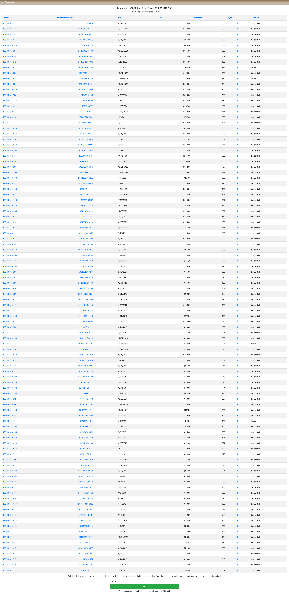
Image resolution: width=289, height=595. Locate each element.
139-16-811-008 (9, 95)
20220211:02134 (86, 194)
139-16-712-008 (10, 321)
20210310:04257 (85, 261)
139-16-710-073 (10, 67)
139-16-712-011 (9, 465)
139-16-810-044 (10, 437)
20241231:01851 (85, 73)
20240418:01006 (85, 95)
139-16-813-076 (10, 45)
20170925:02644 (85, 415)
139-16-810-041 (9, 371)
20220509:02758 (85, 183)
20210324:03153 (85, 255)
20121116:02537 (85, 570)
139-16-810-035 (10, 255)
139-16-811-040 (9, 404)
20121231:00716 (85, 565)
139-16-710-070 (10, 78)
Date (120, 18)
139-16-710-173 (9, 344)
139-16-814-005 (10, 426)
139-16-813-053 (10, 476)
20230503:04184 (85, 139)
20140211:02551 (85, 531)
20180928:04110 (86, 355)
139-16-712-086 (10, 443)
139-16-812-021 (9, 515)
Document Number (64, 18)
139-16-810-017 (9, 111)
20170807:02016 (86, 421)
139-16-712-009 (10, 504)
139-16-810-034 (10, 211)
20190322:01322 (85, 327)
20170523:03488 (85, 437)
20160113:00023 (86, 482)
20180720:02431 (85, 360)
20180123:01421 (85, 382)
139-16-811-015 (9, 559)
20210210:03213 (86, 272)
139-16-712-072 (10, 194)
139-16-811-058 (9, 272)
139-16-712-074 (9, 239)
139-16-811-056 (9, 327)
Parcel (6, 18)
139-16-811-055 (9, 415)
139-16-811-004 (9, 51)
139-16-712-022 (10, 134)
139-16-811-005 (9, 73)
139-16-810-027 (10, 487)
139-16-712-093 (10, 449)
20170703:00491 (85, 432)
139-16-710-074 (9, 421)
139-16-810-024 (10, 205)
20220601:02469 (85, 178)
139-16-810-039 (10, 266)
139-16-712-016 (9, 498)
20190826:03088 (85, 299)
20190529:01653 (85, 310)
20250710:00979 (85, 62)
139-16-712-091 (9, 40)
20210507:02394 (85, 239)
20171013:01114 (85, 410)
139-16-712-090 (10, 355)
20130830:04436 (85, 548)
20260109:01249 (85, 45)
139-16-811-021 (9, 294)
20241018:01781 (85, 84)
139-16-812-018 (9, 139)
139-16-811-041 (9, 542)
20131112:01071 (85, 542)
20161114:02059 (85, 465)
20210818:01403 (86, 222)
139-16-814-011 (9, 261)
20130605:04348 (85, 553)
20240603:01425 (85, 89)
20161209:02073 (85, 460)
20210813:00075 (85, 228)
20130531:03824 (85, 493)
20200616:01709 (85, 288)
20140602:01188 (86, 526)
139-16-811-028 (9, 349)
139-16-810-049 (10, 89)
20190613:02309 (85, 305)
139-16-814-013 (9, 29)
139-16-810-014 (9, 117)
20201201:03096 (85, 283)
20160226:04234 (85, 476)
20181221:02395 (86, 338)
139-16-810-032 (10, 161)
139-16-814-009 (10, 172)
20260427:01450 (85, 29)
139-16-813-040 (10, 250)
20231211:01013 (85, 111)
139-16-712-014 (9, 553)
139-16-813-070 (10, 382)
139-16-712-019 (9, 288)
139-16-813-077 (10, 310)
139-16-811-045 (9, 277)
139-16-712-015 (9, 360)
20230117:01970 (85, 156)
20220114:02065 (85, 205)
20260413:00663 (85, 34)
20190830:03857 (85, 294)
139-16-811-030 (9, 84)
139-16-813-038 (10, 189)
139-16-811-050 (9, 460)
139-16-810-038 (10, 316)
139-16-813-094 (10, 388)
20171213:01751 (85, 393)
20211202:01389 (86, 211)
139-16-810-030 (10, 377)
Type (230, 18)
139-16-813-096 (10, 565)
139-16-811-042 (9, 62)
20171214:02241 (85, 388)
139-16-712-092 (10, 299)
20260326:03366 (85, 40)
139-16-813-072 (10, 526)
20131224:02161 (85, 537)
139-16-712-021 (9, 216)
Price (161, 18)
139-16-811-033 (9, 167)
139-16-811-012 (9, 183)
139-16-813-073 (10, 531)
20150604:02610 (85, 498)
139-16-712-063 (10, 128)
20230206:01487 (85, 150)
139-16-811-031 (9, 332)
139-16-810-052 (10, 56)
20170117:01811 (85, 449)
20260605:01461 (85, 23)
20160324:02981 (85, 471)
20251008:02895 (85, 56)
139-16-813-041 (9, 244)
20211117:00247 (85, 216)
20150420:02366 (85, 509)
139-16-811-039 (9, 454)
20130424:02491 (85, 559)
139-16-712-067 (10, 228)
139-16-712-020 (10, 145)
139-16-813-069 (10, 471)
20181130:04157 (85, 349)
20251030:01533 (85, 51)
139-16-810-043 (10, 200)
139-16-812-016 (9, 493)
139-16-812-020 (10, 100)
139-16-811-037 (9, 23)
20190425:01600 (85, 316)
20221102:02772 (85, 161)
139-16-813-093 (10, 178)
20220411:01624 (86, 189)
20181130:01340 (85, 344)
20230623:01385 (85, 128)
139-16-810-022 (10, 509)
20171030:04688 (85, 399)
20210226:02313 (85, 266)
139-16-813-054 (10, 432)
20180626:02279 (85, 371)
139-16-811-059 (9, 283)
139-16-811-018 (9, 570)
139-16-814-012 (9, 123)
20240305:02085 (85, 100)
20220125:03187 (85, 200)
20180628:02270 (85, 366)
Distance (198, 18)
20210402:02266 (85, 250)
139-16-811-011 (9, 399)
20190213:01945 (86, 332)
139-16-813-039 (10, 150)
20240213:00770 (85, 106)
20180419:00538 (85, 377)
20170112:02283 (86, 454)
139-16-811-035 (9, 366)
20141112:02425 (85, 520)
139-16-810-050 (10, 338)
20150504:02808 (85, 504)
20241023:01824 (85, 78)
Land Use (255, 18)
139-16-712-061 (9, 537)
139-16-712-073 (10, 106)
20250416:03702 (85, 67)
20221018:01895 (86, 172)
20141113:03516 (85, 515)
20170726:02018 (85, 426)
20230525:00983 (85, 134)
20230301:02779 (85, 145)
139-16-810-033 (10, 410)
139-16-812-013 (9, 156)
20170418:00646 (85, 443)
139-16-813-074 (10, 305)
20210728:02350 (85, 233)
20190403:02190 (85, 321)
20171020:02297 (85, 404)
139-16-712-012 (9, 222)
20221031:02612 (86, 167)
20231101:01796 (85, 117)
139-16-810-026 (10, 482)
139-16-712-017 (9, 548)
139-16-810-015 (9, 233)
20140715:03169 (86, 487)
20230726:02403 (85, 123)
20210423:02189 (85, 244)
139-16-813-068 (10, 393)
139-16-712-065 (10, 520)
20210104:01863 (86, 277)
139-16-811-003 (9, 34)
